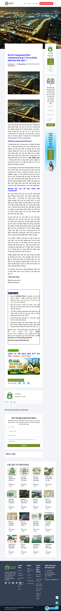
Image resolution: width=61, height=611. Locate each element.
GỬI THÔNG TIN (38, 319)
